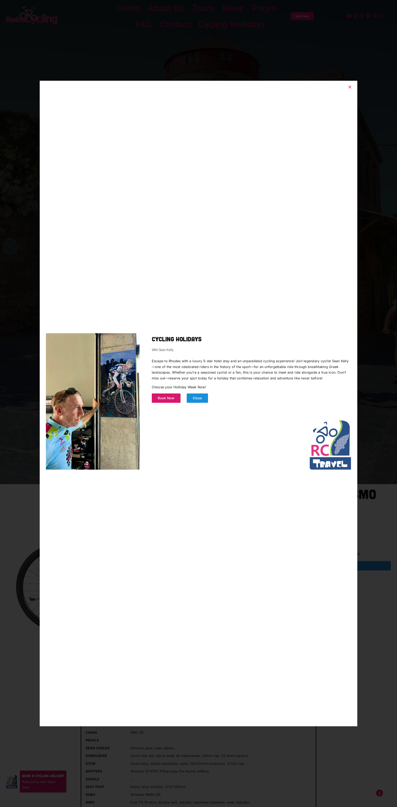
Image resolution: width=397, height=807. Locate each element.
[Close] (350, 87)
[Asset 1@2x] (330, 421)
